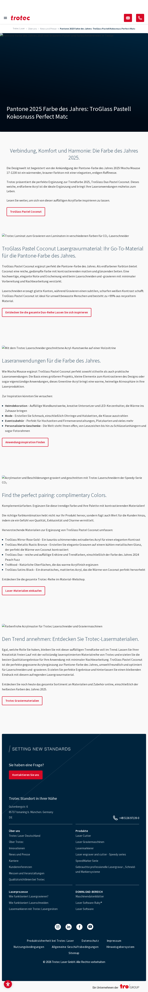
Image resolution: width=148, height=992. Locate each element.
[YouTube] (90, 927)
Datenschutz (90, 940)
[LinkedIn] (69, 927)
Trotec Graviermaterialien (22, 700)
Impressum (114, 940)
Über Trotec (16, 842)
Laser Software (85, 909)
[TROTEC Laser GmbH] (20, 18)
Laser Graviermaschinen (90, 842)
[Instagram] (58, 927)
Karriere (13, 861)
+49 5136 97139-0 (129, 818)
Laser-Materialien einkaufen (23, 591)
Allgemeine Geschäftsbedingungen (75, 947)
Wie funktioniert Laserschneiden (28, 903)
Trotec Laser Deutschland (24, 836)
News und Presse (19, 854)
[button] (8, 984)
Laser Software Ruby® (89, 903)
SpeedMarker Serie (87, 861)
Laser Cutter (83, 836)
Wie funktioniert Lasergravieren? (28, 896)
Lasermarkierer (85, 848)
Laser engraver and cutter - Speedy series (101, 854)
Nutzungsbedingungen (28, 947)
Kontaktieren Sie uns (25, 775)
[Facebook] (79, 927)
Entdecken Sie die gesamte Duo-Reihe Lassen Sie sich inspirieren (46, 312)
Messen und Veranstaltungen (26, 873)
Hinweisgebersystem (120, 947)
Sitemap (74, 953)
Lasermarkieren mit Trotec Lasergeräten (33, 909)
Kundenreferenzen (20, 867)
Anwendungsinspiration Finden (25, 442)
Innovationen (17, 848)
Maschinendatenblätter (90, 896)
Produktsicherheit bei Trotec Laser (50, 940)
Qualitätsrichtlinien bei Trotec (27, 879)
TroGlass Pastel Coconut (26, 211)
